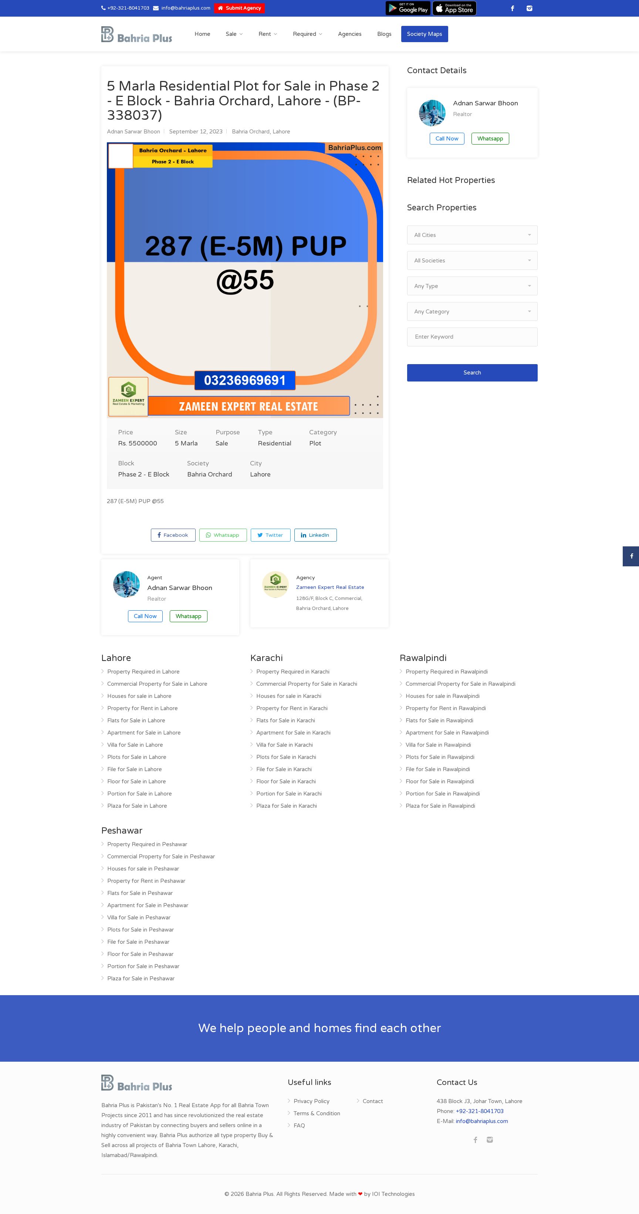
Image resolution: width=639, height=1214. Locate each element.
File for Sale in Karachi (284, 769)
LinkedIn (318, 535)
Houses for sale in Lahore (139, 696)
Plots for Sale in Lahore (136, 757)
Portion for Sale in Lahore (139, 793)
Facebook (175, 535)
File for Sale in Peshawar (138, 942)
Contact (373, 1101)
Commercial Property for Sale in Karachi (306, 684)
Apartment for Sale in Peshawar (147, 905)
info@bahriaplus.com (186, 8)
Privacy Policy (311, 1101)
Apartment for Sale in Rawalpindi (447, 732)
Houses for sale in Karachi (288, 696)
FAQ (299, 1125)
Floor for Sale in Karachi (286, 781)
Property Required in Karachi (292, 671)
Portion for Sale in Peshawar (143, 966)
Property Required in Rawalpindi (447, 671)
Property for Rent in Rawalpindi (446, 708)
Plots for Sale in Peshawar (140, 929)
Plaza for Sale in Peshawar (141, 978)
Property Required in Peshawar (147, 844)
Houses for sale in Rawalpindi (443, 696)
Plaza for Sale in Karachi (286, 806)
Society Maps (424, 34)
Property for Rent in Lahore (142, 708)
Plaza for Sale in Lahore (137, 806)
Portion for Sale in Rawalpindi (443, 793)
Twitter (273, 535)
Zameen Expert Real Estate (330, 587)
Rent (264, 34)
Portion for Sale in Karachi (289, 793)
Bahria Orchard (251, 131)
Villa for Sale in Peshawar (138, 917)
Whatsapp (225, 535)
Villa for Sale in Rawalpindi (438, 745)
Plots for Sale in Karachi (286, 757)
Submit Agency (243, 8)
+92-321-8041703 (128, 8)
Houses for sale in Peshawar (143, 868)
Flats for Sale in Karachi (285, 720)
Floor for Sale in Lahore (136, 781)
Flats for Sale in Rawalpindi (439, 720)
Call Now (145, 616)
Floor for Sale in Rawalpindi (440, 781)
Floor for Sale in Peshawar (140, 954)
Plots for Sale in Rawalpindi (440, 757)
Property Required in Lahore (143, 671)
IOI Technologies (393, 1194)
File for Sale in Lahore (134, 769)
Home (202, 34)
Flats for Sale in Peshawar (140, 893)
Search (472, 372)
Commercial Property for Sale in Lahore (157, 684)
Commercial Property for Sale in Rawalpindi (460, 684)
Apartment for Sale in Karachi (293, 732)
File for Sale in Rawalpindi (438, 769)
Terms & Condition (317, 1113)
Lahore (281, 131)
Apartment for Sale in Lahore (144, 732)
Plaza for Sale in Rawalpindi (440, 806)
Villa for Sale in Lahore (135, 745)
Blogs (384, 34)
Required (304, 34)
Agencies (350, 34)
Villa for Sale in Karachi (284, 745)
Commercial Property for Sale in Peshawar (161, 856)
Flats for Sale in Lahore (136, 720)
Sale (231, 34)
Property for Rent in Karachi (292, 708)
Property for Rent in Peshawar (146, 881)
